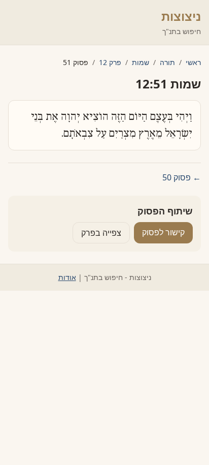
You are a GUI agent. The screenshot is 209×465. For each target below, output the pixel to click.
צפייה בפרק (101, 232)
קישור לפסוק (163, 232)
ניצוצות (181, 16)
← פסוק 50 (181, 177)
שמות (140, 62)
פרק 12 (110, 62)
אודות (67, 277)
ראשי (193, 62)
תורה (167, 62)
